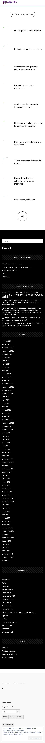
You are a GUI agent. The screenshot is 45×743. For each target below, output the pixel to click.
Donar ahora (8, 725)
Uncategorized (7, 632)
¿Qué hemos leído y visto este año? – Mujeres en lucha (22, 318)
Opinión (5, 616)
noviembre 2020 (8, 462)
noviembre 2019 (8, 502)
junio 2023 (6, 364)
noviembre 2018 (8, 531)
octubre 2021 (6, 426)
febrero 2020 (7, 492)
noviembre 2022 (8, 387)
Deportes (5, 586)
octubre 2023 (7, 354)
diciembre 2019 (7, 498)
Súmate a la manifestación (12, 264)
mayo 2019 (6, 511)
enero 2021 (6, 456)
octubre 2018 (6, 534)
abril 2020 (6, 485)
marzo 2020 (6, 489)
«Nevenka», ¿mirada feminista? (15, 320)
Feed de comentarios (10, 654)
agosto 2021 (6, 433)
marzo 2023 (6, 374)
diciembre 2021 (7, 420)
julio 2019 (5, 505)
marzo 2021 (6, 449)
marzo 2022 (6, 410)
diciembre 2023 (7, 348)
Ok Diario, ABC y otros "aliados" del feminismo (19, 612)
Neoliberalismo (7, 609)
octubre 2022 (7, 390)
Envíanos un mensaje (20, 683)
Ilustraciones (6, 603)
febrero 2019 (6, 521)
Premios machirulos (9, 622)
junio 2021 (5, 439)
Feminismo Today (8, 599)
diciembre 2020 (7, 459)
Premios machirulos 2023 (11, 270)
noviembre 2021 (8, 423)
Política (4, 619)
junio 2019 (5, 508)
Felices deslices (7, 589)
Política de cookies (17, 734)
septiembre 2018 (8, 538)
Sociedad (5, 629)
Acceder (5, 648)
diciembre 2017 (7, 554)
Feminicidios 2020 (8, 596)
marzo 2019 (6, 518)
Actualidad (6, 580)
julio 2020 (5, 475)
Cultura (4, 583)
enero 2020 (6, 495)
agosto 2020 (7, 472)
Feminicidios (6, 593)
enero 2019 (6, 525)
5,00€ (12, 717)
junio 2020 (6, 479)
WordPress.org (7, 658)
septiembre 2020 (8, 469)
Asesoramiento (6, 683)
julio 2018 (5, 544)
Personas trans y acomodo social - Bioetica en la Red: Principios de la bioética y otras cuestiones (21, 309)
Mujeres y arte (7, 606)
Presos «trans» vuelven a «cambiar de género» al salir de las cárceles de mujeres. (21, 312)
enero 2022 (6, 416)
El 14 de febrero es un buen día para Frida (17, 267)
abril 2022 (5, 407)
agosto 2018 (6, 541)
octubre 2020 (7, 466)
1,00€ (5, 717)
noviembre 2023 (8, 351)
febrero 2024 (7, 344)
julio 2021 (5, 436)
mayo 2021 (6, 443)
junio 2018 (5, 548)
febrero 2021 (6, 452)
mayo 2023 (6, 367)
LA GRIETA (6, 277)
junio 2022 (6, 400)
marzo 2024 (6, 341)
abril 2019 (5, 515)
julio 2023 (5, 361)
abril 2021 (5, 446)
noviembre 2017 (8, 557)
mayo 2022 (6, 403)
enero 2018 (6, 551)
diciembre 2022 (7, 384)
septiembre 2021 (8, 430)
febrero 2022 (7, 413)
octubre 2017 (6, 561)
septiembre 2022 (8, 394)
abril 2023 (5, 371)
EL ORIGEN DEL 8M (25, 325)
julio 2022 (5, 397)
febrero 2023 (7, 377)
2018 (3, 576)
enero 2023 (6, 380)
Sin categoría (7, 626)
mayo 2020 (6, 482)
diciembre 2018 (7, 528)
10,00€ (19, 717)
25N (3, 274)
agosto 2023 (6, 357)
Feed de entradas (8, 651)
